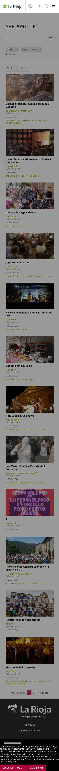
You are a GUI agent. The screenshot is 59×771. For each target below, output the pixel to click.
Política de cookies (48, 754)
